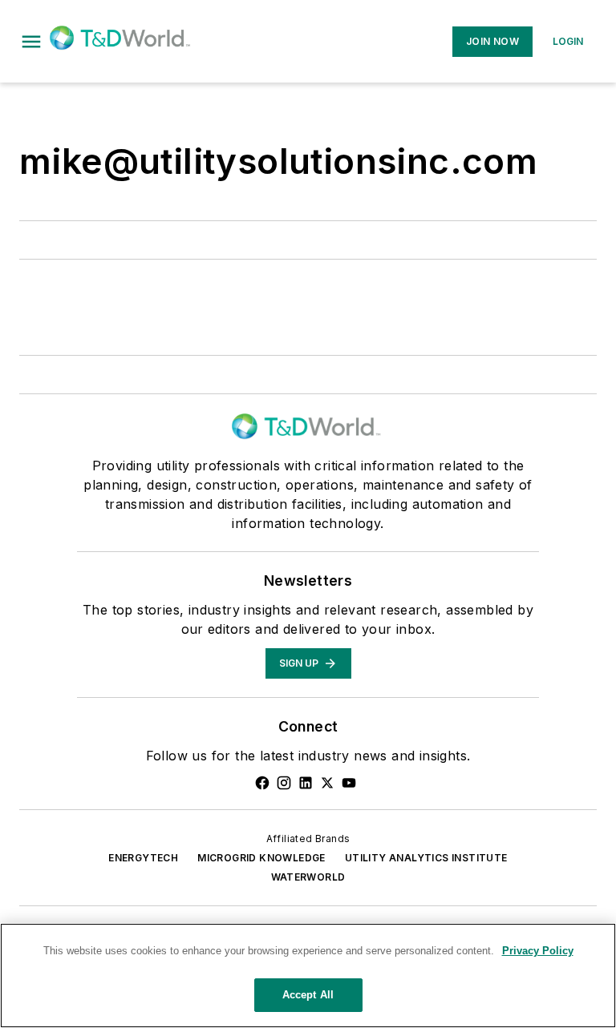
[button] (31, 42)
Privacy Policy (537, 951)
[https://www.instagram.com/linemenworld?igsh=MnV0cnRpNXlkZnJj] (284, 783)
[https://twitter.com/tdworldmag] (327, 783)
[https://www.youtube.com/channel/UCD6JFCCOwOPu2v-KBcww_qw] (349, 783)
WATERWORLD (308, 877)
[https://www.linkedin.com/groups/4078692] (306, 783)
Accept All (308, 995)
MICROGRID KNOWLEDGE (261, 858)
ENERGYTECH (143, 858)
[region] (308, 975)
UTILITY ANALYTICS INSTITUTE (426, 858)
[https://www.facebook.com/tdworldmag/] (262, 783)
